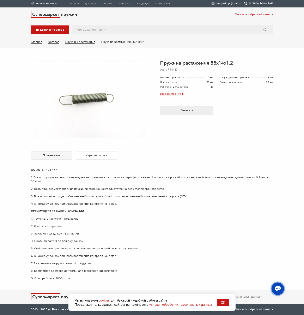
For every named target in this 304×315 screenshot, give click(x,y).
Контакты (123, 3)
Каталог (74, 3)
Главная (36, 42)
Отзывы (107, 3)
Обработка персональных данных (237, 296)
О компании (162, 3)
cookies (104, 300)
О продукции (142, 3)
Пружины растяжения (80, 42)
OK (223, 303)
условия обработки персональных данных (180, 305)
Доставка (90, 3)
